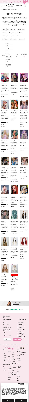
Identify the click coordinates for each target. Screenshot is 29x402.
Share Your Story (18, 380)
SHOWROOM (19, 5)
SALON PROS (25, 5)
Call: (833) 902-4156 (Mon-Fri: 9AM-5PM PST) (21, 327)
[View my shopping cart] (21, 2)
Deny (21, 400)
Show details (22, 397)
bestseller (4, 32)
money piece (11, 32)
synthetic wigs (13, 39)
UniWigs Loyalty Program (19, 351)
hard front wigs (21, 29)
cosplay (11, 35)
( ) (7, 94)
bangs (3, 29)
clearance (21, 39)
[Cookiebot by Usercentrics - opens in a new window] (18, 384)
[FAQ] (17, 2)
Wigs (5, 5)
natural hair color (11, 29)
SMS (10, 335)
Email (5, 335)
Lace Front (19, 32)
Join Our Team (4, 368)
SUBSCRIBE (17, 339)
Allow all (8, 400)
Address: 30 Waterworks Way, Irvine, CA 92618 (22, 336)
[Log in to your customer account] (14, 2)
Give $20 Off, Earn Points (18, 373)
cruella (17, 35)
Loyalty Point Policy (18, 357)
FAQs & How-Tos (14, 369)
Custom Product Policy (9, 377)
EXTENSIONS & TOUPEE (11, 5)
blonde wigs (4, 35)
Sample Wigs (4, 39)
